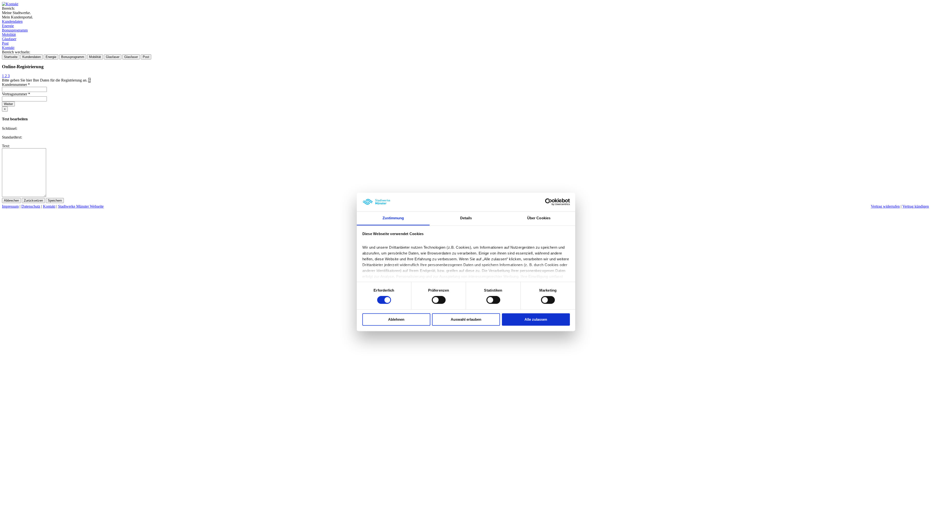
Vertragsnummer (16, 94)
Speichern (55, 200)
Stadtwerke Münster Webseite (81, 206)
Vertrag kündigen (915, 206)
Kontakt (8, 48)
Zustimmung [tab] (393, 218)
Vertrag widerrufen (885, 206)
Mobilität (9, 35)
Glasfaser (9, 39)
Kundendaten (12, 21)
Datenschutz (30, 206)
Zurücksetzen (33, 200)
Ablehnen (396, 319)
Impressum (10, 206)
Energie (8, 26)
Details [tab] (466, 218)
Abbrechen (11, 200)
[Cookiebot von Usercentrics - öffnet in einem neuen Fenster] (548, 202)
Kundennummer (16, 84)
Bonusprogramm (15, 30)
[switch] (439, 300)
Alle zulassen (535, 319)
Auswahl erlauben (466, 319)
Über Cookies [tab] (538, 218)
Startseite (10, 57)
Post (5, 43)
